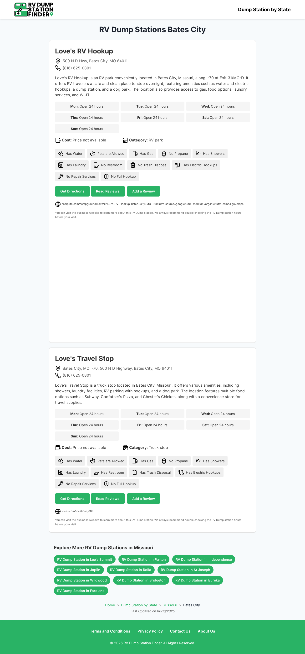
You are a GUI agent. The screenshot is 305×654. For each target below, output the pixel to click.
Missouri (170, 605)
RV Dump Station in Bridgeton (141, 580)
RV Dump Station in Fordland (81, 591)
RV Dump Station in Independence (204, 559)
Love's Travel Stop (84, 358)
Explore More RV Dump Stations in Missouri (103, 547)
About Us (206, 631)
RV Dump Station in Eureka (197, 580)
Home (110, 605)
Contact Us (180, 631)
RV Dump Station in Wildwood (82, 580)
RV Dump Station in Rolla (130, 570)
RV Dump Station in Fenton (144, 559)
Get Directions (72, 191)
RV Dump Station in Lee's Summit (84, 559)
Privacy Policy (150, 631)
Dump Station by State (264, 9)
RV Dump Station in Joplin (78, 570)
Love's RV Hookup (84, 51)
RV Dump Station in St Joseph (185, 570)
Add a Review (143, 191)
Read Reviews (107, 191)
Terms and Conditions (110, 631)
